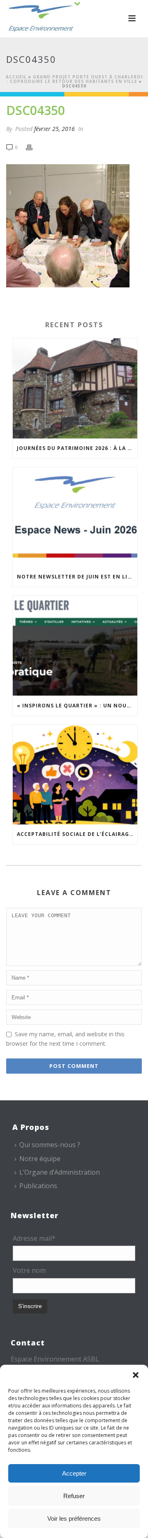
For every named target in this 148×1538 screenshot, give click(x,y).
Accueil (16, 77)
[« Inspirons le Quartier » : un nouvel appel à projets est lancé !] (75, 646)
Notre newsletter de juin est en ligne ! (77, 576)
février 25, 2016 (54, 129)
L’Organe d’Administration (59, 1172)
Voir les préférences (74, 1518)
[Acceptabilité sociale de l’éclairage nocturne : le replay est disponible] (75, 775)
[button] (136, 1375)
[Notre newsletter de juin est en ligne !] (75, 517)
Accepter (74, 1473)
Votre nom (29, 1270)
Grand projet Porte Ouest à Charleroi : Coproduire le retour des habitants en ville (75, 79)
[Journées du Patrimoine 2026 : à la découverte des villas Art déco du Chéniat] (75, 388)
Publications (38, 1185)
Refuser (74, 1495)
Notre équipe (39, 1158)
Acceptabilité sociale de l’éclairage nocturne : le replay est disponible (77, 834)
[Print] (33, 147)
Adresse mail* (34, 1238)
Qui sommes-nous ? (49, 1144)
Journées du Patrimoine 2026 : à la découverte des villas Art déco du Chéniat (77, 448)
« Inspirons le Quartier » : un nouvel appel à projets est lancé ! (77, 705)
